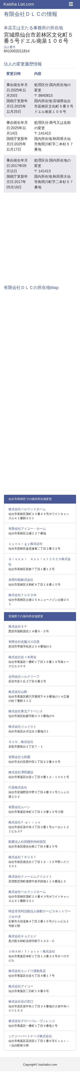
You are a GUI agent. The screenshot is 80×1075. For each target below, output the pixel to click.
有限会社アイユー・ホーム (27, 528)
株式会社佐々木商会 (22, 657)
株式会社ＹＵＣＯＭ (22, 595)
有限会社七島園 (19, 757)
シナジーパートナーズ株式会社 (30, 1036)
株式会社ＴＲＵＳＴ (22, 857)
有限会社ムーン (19, 807)
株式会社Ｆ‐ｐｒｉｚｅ (24, 822)
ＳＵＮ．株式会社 (20, 742)
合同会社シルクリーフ (24, 676)
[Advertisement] (40, 236)
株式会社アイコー (20, 986)
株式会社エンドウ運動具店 (27, 971)
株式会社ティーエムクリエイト (30, 876)
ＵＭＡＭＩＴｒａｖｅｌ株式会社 (31, 951)
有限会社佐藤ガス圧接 (24, 641)
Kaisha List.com (19, 4)
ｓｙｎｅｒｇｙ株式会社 (25, 544)
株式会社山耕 (17, 691)
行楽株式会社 (17, 787)
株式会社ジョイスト (22, 726)
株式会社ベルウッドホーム (27, 509)
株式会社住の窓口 (20, 1001)
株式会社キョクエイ (22, 936)
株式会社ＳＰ (17, 626)
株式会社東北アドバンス (25, 711)
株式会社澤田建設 (20, 772)
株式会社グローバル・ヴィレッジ (31, 1021)
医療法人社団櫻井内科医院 (27, 841)
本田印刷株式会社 (20, 580)
